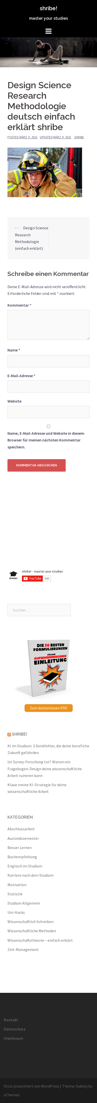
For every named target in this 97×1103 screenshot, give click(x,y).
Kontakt (11, 1019)
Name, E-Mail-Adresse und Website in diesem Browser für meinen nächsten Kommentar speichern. (45, 440)
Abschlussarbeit (21, 828)
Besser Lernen (19, 847)
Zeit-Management (23, 949)
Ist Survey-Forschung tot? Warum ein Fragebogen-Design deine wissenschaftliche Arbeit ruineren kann (44, 768)
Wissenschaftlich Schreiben (30, 921)
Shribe (79, 137)
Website (14, 401)
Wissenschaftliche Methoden (31, 930)
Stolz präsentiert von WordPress (31, 1086)
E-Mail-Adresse (21, 375)
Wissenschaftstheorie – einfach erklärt (40, 940)
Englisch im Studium (24, 865)
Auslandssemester (23, 838)
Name (13, 349)
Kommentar (19, 305)
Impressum (13, 1038)
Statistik (14, 893)
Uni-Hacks (16, 912)
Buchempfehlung (22, 856)
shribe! (48, 8)
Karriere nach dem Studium (30, 875)
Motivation (16, 884)
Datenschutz (15, 1028)
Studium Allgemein (23, 903)
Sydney (82, 1086)
